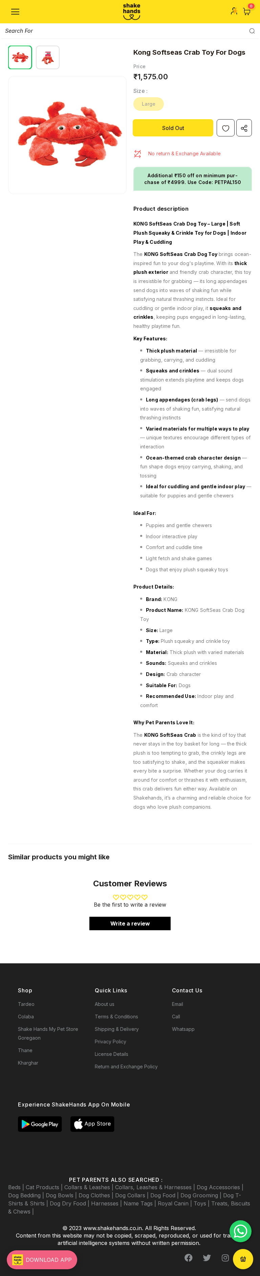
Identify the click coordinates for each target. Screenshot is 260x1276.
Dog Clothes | (97, 1195)
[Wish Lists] (226, 127)
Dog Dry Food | (70, 1203)
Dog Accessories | (220, 1187)
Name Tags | (141, 1203)
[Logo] (131, 11)
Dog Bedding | (27, 1195)
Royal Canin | (176, 1203)
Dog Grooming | (201, 1195)
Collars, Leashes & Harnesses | (156, 1187)
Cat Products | (45, 1187)
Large (149, 104)
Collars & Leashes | (89, 1187)
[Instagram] (225, 1258)
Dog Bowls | (62, 1195)
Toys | (202, 1203)
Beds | (17, 1187)
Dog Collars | (132, 1195)
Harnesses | (107, 1203)
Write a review (130, 923)
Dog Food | (165, 1195)
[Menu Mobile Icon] (15, 12)
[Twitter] (207, 1258)
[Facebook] (188, 1258)
